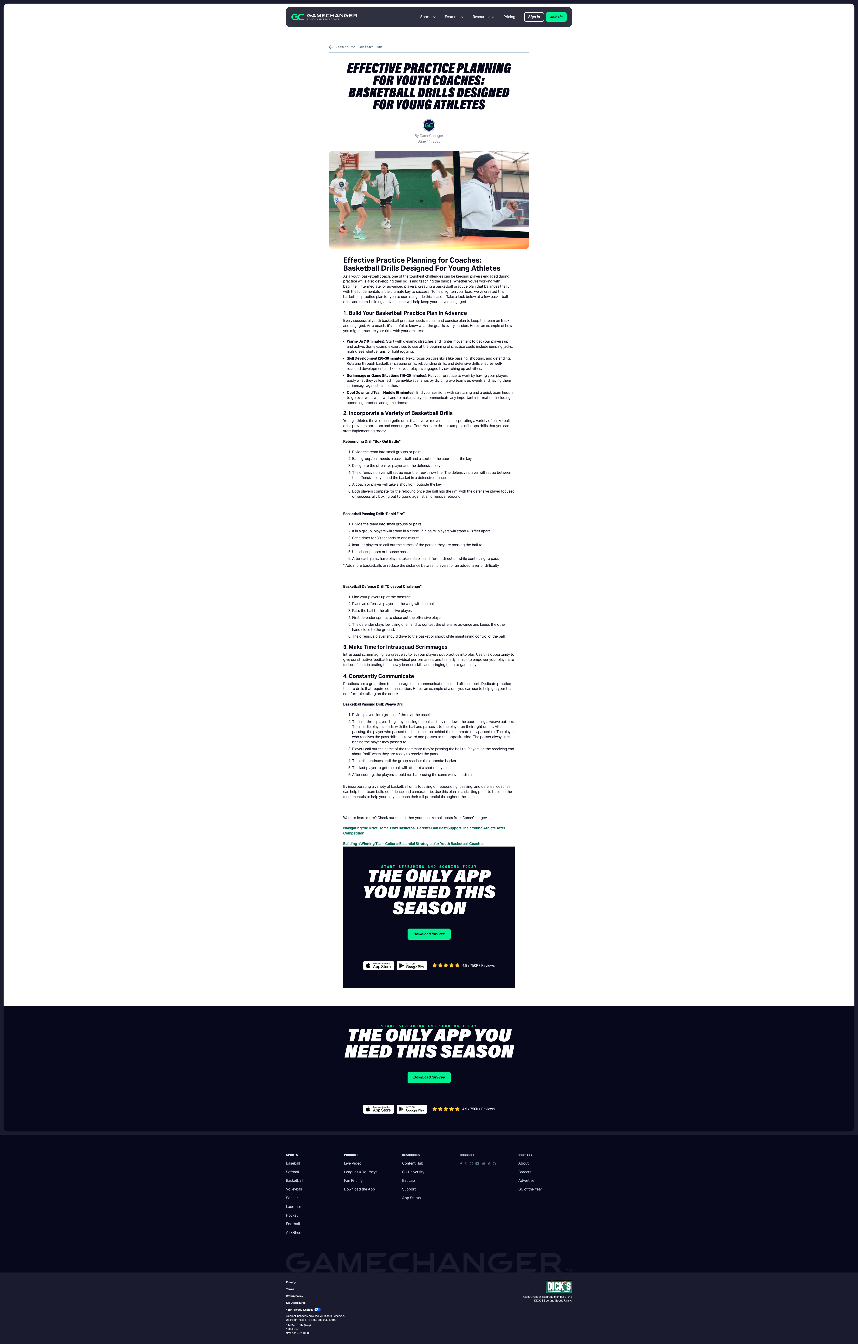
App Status (411, 1198)
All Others (294, 1232)
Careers (524, 1172)
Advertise (526, 1180)
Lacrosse (293, 1206)
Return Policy (294, 1296)
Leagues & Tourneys (360, 1172)
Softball (292, 1172)
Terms (290, 1289)
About (523, 1163)
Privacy (291, 1282)
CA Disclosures (295, 1302)
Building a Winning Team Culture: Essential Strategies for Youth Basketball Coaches (413, 843)
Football (293, 1224)
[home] (325, 17)
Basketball (294, 1180)
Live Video (353, 1163)
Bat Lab (408, 1180)
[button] (428, 17)
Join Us (556, 17)
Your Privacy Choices (299, 1309)
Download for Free (429, 934)
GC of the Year (530, 1189)
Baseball (293, 1163)
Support (409, 1189)
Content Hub (412, 1163)
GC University (413, 1172)
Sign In (534, 17)
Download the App (359, 1189)
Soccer (292, 1198)
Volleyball (294, 1189)
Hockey (292, 1215)
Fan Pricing (353, 1180)
